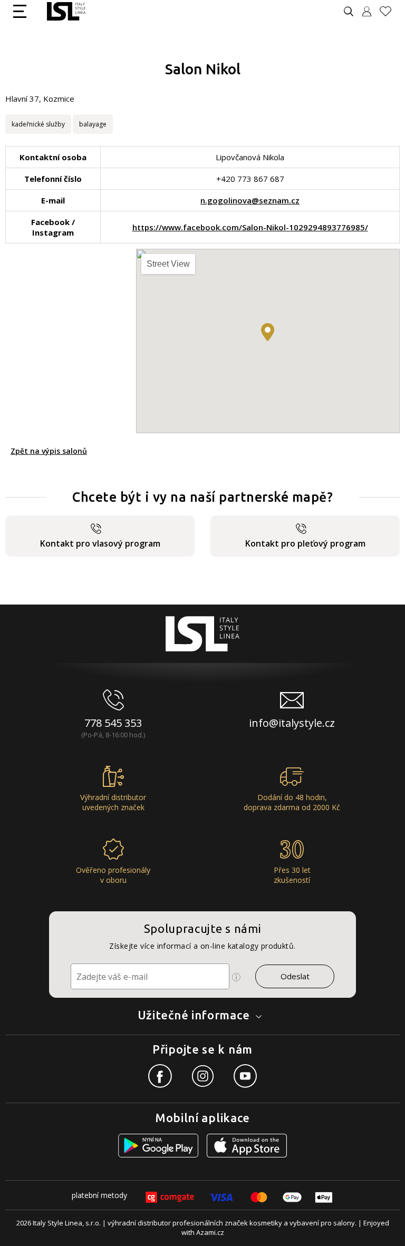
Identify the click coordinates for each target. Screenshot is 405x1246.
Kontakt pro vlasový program (100, 543)
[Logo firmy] (66, 11)
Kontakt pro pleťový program (305, 543)
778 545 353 (113, 723)
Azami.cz (210, 1232)
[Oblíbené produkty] (390, 11)
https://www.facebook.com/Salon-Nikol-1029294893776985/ (250, 227)
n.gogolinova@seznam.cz (250, 200)
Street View (168, 263)
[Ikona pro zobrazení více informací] (236, 977)
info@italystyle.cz (292, 723)
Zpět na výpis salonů (49, 451)
